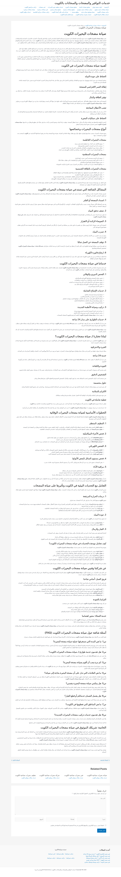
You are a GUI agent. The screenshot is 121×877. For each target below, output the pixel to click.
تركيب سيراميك (69, 854)
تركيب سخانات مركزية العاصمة (41, 12)
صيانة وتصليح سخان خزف (88, 12)
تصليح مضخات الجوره (71, 7)
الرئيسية (106, 7)
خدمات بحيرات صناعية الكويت (83, 14)
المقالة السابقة (105, 760)
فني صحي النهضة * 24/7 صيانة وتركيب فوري (98, 860)
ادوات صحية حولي (97, 7)
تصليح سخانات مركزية (69, 9)
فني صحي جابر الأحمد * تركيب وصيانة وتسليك (98, 858)
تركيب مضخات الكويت (103, 12)
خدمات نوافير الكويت (25, 12)
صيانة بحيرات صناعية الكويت (97, 775)
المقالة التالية (15, 760)
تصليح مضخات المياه (84, 7)
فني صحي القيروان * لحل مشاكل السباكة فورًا (98, 856)
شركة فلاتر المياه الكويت (66, 14)
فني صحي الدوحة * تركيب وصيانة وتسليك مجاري (97, 862)
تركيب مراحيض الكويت (30, 7)
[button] (71, 12)
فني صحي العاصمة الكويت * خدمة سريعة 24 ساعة (96, 854)
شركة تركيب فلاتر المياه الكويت (60, 12)
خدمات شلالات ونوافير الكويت (99, 778)
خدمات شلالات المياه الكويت (101, 14)
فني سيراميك (51, 854)
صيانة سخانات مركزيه (29, 9)
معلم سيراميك (60, 854)
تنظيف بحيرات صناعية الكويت (25, 775)
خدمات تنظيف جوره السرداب (55, 7)
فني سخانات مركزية (42, 9)
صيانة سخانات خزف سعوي (102, 9)
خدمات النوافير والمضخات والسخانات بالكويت (82, 3)
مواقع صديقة (75, 12)
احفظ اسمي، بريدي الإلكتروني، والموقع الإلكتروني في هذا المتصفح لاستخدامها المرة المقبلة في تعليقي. (77, 825)
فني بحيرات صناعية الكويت (73, 775)
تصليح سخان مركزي (55, 9)
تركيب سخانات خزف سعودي (84, 9)
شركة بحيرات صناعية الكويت (49, 775)
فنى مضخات (42, 7)
